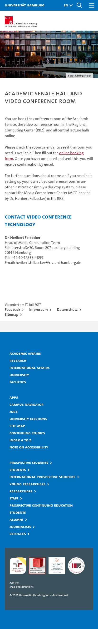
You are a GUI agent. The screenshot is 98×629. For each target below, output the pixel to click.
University (19, 374)
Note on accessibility (29, 447)
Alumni (16, 519)
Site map (17, 425)
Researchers (21, 491)
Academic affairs (25, 353)
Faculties (18, 381)
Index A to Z (20, 440)
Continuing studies (27, 432)
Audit (37, 565)
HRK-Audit (57, 565)
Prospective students (29, 462)
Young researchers (27, 483)
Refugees (18, 533)
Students (18, 469)
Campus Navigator (27, 404)
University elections (28, 418)
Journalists (20, 526)
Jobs (14, 411)
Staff (14, 498)
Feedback (12, 309)
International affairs (30, 367)
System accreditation (76, 565)
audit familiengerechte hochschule (18, 565)
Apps (14, 397)
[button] (67, 5)
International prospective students (42, 476)
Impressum (38, 309)
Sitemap (11, 314)
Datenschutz (67, 309)
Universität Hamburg (24, 5)
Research (18, 360)
